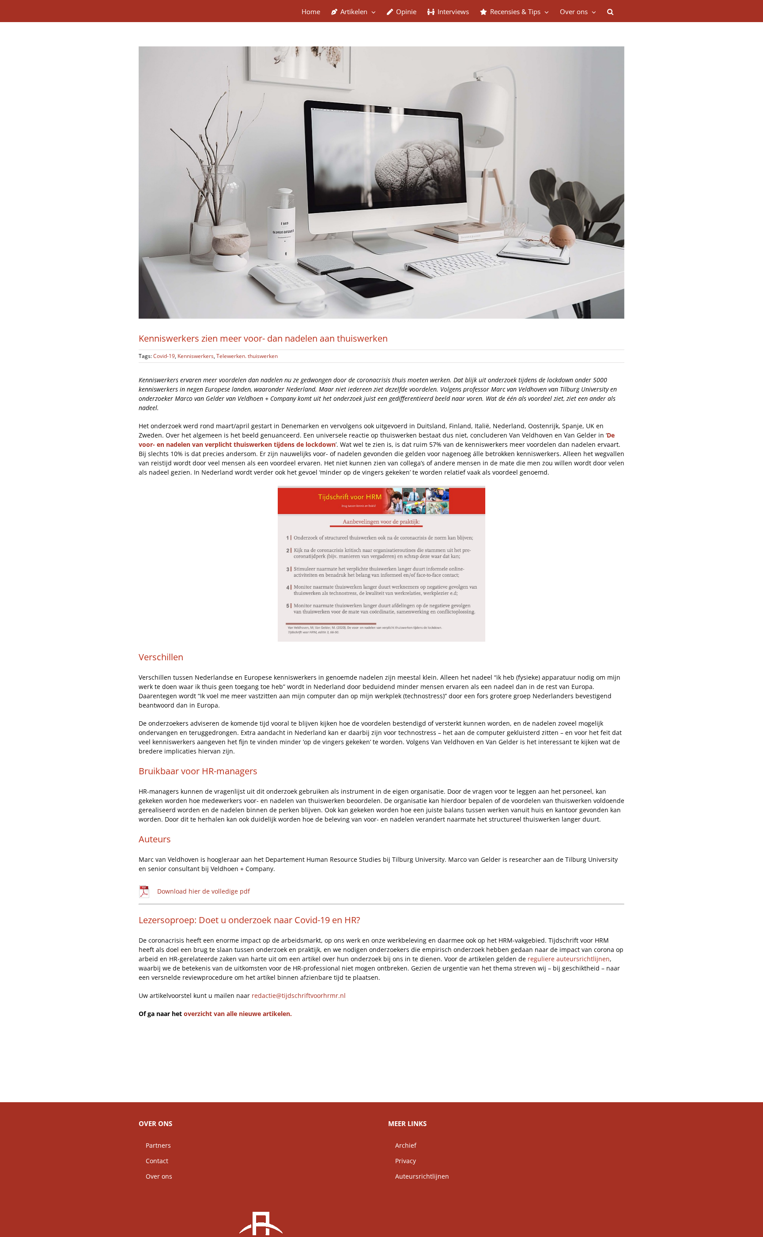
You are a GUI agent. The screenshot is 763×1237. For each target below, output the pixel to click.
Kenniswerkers (196, 356)
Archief (402, 1145)
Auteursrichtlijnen (418, 1176)
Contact (153, 1161)
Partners (155, 1145)
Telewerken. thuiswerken (247, 356)
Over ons (155, 1176)
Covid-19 (164, 356)
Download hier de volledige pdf (203, 891)
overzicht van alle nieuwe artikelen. (238, 1013)
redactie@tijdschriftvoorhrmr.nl (299, 995)
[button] (610, 11)
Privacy (402, 1161)
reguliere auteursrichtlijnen (569, 959)
